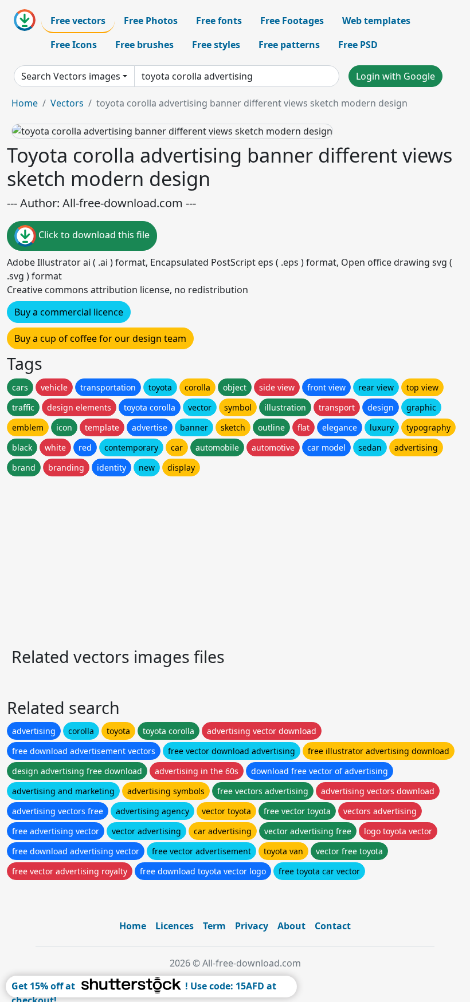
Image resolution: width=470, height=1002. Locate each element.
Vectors (67, 103)
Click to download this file (93, 235)
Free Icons (73, 44)
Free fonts (219, 20)
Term (214, 926)
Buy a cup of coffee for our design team (100, 338)
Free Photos (151, 20)
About (291, 926)
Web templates (376, 20)
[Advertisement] (235, 559)
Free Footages (292, 20)
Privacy (251, 926)
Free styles (216, 44)
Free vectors (77, 20)
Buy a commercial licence (68, 312)
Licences (174, 926)
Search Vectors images (70, 76)
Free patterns (289, 44)
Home (24, 103)
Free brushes (144, 44)
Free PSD (358, 44)
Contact (333, 926)
